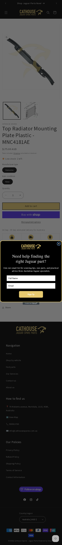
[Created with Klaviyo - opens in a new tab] (31, 303)
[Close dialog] (58, 243)
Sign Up (31, 294)
